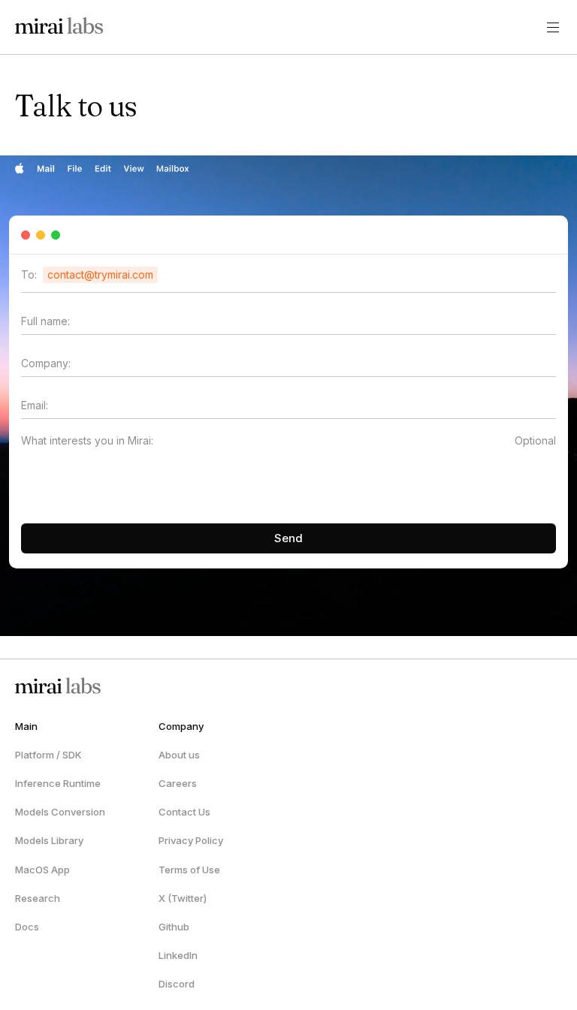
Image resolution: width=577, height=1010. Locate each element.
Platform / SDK (48, 755)
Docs (27, 927)
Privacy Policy (191, 840)
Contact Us (184, 812)
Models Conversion (60, 812)
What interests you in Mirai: (87, 440)
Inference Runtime (58, 783)
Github (174, 927)
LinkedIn (178, 955)
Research (37, 898)
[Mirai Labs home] (56, 27)
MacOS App (42, 870)
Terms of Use (189, 870)
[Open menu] (553, 27)
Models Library (49, 840)
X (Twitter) (183, 898)
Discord (177, 984)
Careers (178, 783)
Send (288, 538)
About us (179, 755)
